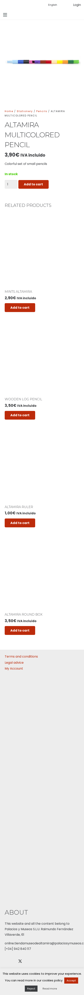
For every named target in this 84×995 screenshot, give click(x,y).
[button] (79, 15)
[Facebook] (9, 961)
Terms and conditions (21, 656)
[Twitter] (20, 961)
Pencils (41, 111)
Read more (50, 988)
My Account (14, 668)
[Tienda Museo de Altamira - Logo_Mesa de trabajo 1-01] (36, 5)
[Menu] (5, 15)
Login (77, 5)
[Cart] (64, 5)
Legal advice (14, 662)
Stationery (25, 111)
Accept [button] (71, 980)
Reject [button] (31, 988)
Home (9, 111)
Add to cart (33, 184)
